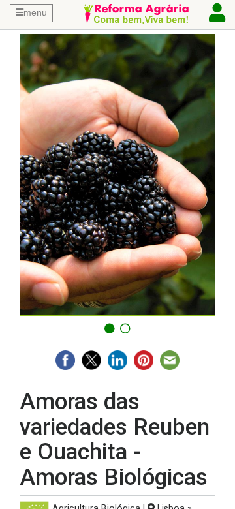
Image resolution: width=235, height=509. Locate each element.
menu (35, 12)
